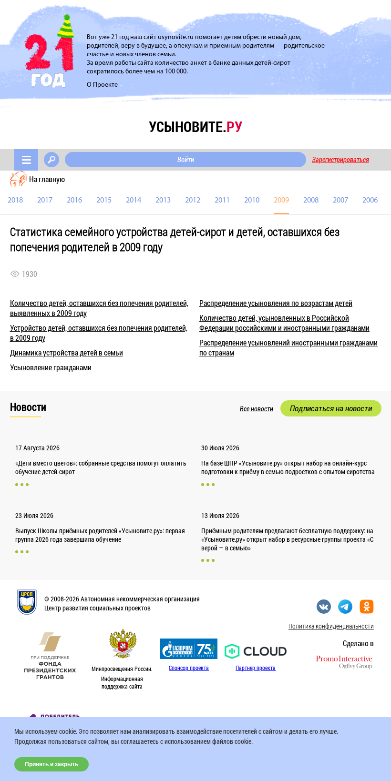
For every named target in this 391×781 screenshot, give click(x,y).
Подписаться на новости (331, 408)
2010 (251, 200)
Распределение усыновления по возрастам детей (275, 303)
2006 (370, 200)
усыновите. (195, 126)
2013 (163, 200)
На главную (47, 179)
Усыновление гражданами (51, 367)
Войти (185, 159)
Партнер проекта (256, 667)
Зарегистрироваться (340, 159)
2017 (44, 200)
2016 (74, 200)
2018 (15, 200)
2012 (192, 200)
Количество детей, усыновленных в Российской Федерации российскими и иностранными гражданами (284, 323)
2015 (104, 200)
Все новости (256, 409)
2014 (133, 200)
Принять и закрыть (51, 764)
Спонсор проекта (189, 667)
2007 (340, 200)
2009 (281, 200)
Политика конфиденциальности (331, 625)
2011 (222, 200)
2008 (311, 200)
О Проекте (102, 85)
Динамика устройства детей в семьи (66, 352)
